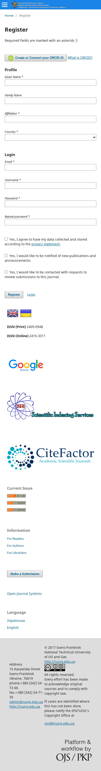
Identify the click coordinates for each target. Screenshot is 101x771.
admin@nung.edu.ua (26, 702)
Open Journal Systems (24, 593)
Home (9, 15)
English (13, 627)
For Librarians (16, 553)
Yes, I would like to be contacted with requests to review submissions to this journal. (46, 274)
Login (31, 294)
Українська (16, 620)
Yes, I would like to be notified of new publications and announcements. (50, 258)
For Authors (15, 546)
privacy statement (45, 244)
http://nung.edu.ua (24, 706)
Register (14, 294)
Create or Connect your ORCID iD (38, 58)
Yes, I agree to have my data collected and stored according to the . (46, 241)
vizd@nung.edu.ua (59, 723)
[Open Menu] (4, 4)
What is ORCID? (80, 57)
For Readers (15, 538)
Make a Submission (24, 574)
